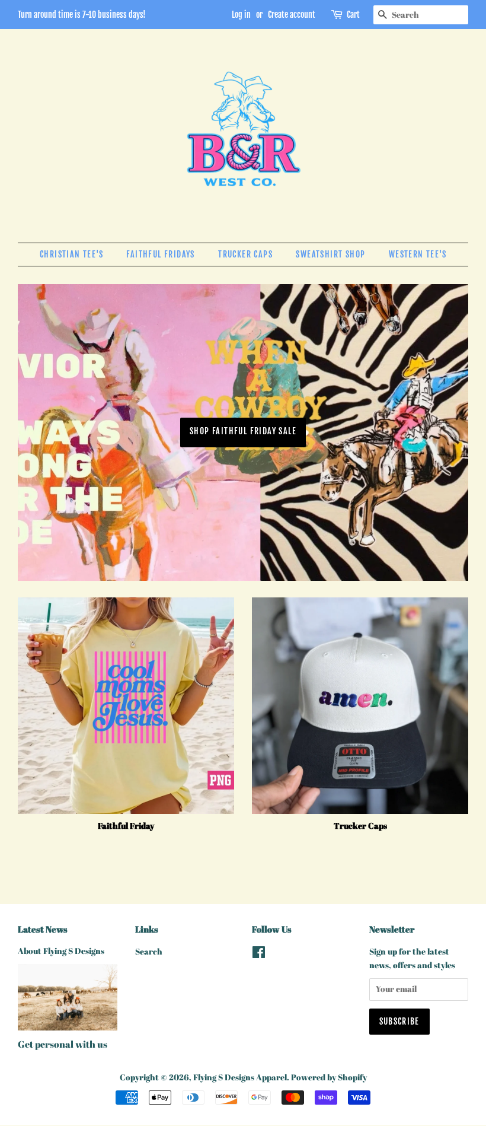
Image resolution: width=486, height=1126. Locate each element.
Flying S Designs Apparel (240, 1077)
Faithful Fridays (160, 254)
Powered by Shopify (329, 1077)
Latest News (43, 929)
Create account (291, 14)
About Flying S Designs (61, 951)
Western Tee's (417, 254)
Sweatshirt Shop (330, 254)
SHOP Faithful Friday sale (243, 431)
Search (148, 951)
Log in (241, 14)
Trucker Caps (245, 254)
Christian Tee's (71, 254)
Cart (353, 14)
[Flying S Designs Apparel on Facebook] (259, 954)
